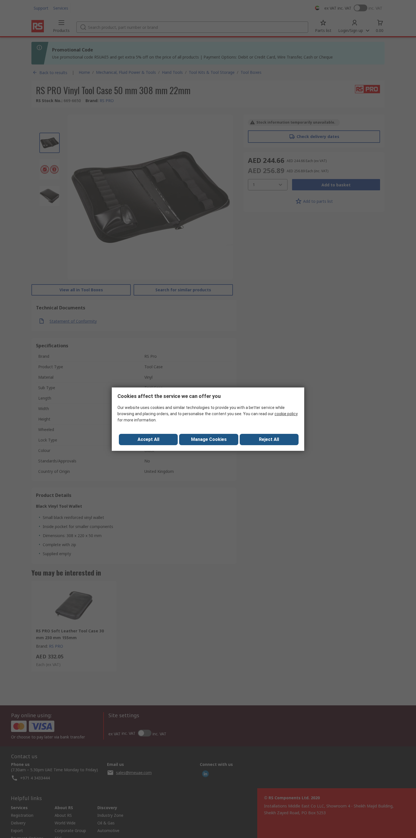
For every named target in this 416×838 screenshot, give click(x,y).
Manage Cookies (209, 439)
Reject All (269, 439)
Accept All (148, 439)
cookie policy (286, 414)
